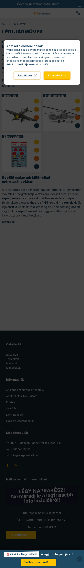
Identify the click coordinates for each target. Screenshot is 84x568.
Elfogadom (55, 75)
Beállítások (25, 75)
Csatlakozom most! (39, 562)
